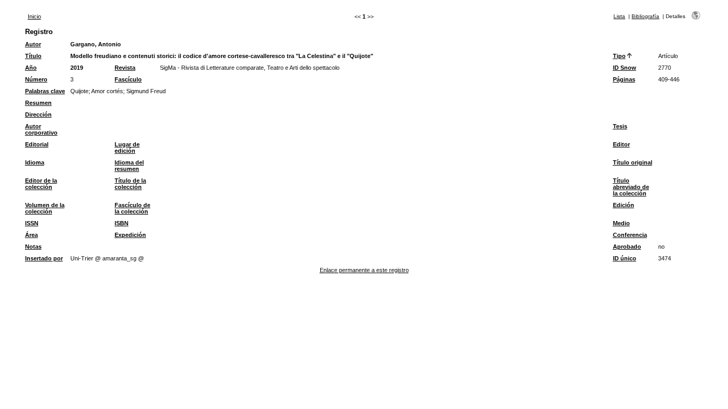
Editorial (36, 144)
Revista (125, 67)
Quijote (79, 91)
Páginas (624, 79)
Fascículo (128, 79)
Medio (621, 223)
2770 (664, 67)
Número (36, 79)
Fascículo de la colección (132, 208)
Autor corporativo (41, 129)
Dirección (38, 114)
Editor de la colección (41, 183)
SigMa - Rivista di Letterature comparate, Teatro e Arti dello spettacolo (249, 67)
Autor (33, 44)
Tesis (620, 126)
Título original (632, 162)
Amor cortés (107, 91)
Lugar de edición (127, 147)
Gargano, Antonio (95, 44)
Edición (623, 205)
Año (31, 67)
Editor (621, 144)
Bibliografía (645, 16)
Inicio (34, 16)
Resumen (38, 103)
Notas (33, 246)
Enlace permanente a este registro (364, 270)
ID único (624, 258)
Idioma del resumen (129, 165)
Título (33, 56)
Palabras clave (45, 91)
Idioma (34, 162)
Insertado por (44, 258)
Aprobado (627, 246)
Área (31, 235)
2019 (76, 67)
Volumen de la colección (44, 208)
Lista (619, 16)
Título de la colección (130, 183)
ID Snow (624, 67)
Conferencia (630, 235)
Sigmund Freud (146, 91)
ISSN (31, 223)
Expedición (130, 235)
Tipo (619, 56)
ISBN (121, 223)
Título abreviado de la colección (631, 187)
